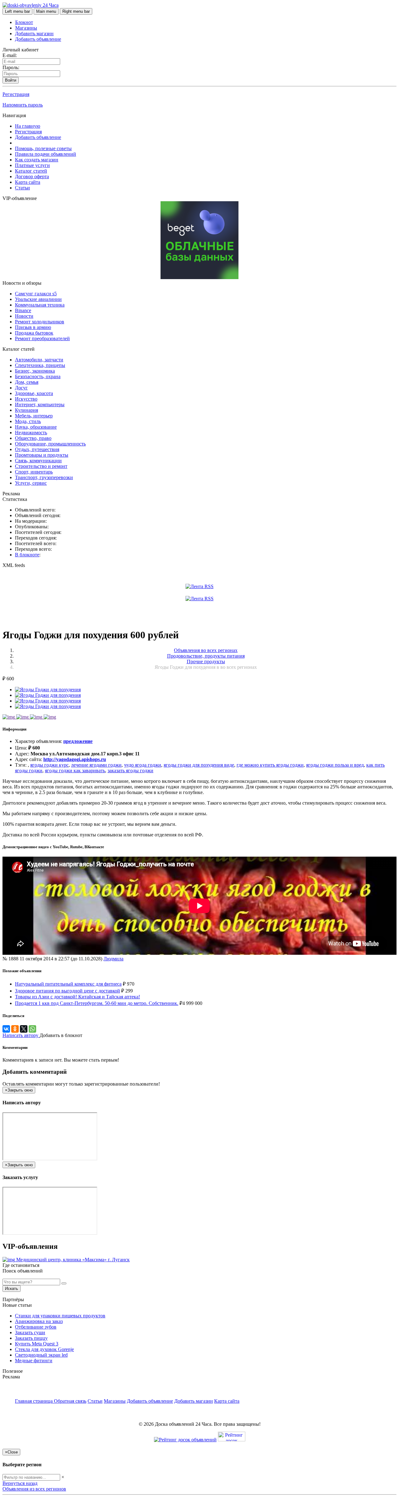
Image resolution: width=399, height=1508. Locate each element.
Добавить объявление (38, 39)
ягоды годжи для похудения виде (199, 765)
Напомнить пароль (22, 104)
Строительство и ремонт (41, 466)
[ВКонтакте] (6, 1029)
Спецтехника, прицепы (40, 365)
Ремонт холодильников (39, 321)
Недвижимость (31, 432)
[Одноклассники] (15, 1029)
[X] (23, 1029)
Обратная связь (70, 1401)
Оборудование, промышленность (50, 443)
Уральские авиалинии (38, 299)
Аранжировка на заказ (39, 1321)
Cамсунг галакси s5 (36, 293)
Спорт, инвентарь (34, 471)
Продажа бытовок (34, 332)
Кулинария (26, 410)
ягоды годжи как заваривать (75, 770)
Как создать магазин (36, 159)
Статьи (22, 187)
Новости (24, 316)
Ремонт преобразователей (42, 338)
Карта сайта (27, 182)
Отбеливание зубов (35, 1327)
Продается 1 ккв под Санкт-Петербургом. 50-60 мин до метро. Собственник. (96, 1003)
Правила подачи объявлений (45, 154)
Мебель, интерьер (34, 415)
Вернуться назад (19, 1483)
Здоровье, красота (34, 393)
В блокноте (27, 554)
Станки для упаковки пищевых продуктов (60, 1315)
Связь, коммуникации (38, 460)
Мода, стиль (28, 421)
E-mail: (9, 55)
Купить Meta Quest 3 (36, 1343)
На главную (27, 126)
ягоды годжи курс (49, 765)
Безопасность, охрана (37, 376)
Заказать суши (30, 1332)
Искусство (26, 399)
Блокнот (24, 22)
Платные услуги (32, 165)
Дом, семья (26, 382)
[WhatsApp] (32, 1029)
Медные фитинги (33, 1360)
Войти (10, 80)
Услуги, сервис (31, 483)
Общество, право (33, 438)
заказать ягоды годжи (130, 770)
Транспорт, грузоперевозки (44, 477)
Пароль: (10, 67)
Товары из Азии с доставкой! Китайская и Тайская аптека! (77, 996)
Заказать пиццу (31, 1338)
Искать (11, 1288)
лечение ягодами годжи (96, 765)
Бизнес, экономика (35, 370)
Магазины (26, 28)
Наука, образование (36, 427)
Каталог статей (31, 171)
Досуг (21, 387)
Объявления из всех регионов (34, 1488)
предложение (78, 741)
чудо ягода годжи (142, 765)
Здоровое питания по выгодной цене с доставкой (67, 990)
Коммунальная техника (40, 304)
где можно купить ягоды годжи (270, 765)
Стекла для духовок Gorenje (44, 1349)
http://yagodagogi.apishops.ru (74, 759)
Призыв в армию (33, 327)
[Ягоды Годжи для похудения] (48, 689)
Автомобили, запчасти (39, 359)
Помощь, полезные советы (43, 148)
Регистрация (15, 94)
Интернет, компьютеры (40, 404)
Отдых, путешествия (37, 449)
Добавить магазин (34, 33)
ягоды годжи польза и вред (335, 765)
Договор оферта (32, 176)
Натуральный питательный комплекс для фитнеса (68, 984)
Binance (23, 310)
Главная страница (34, 1401)
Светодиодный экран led (41, 1355)
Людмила (113, 958)
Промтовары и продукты (41, 455)
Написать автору (21, 1035)
